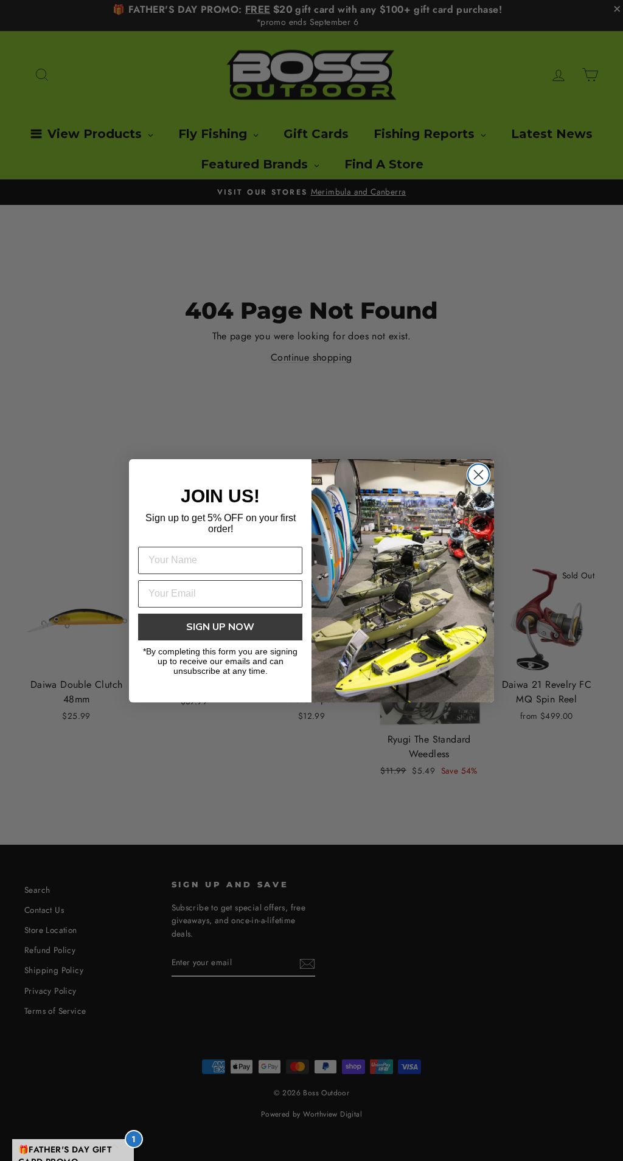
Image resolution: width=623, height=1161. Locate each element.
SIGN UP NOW (220, 627)
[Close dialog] (478, 474)
